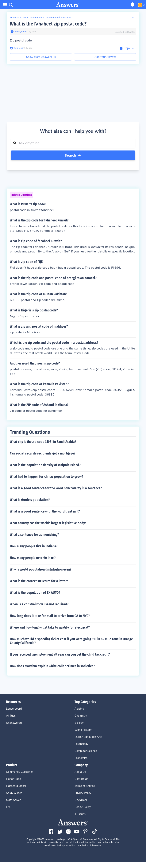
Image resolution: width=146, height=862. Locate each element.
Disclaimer (81, 800)
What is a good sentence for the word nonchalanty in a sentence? (56, 488)
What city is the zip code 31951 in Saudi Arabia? (43, 442)
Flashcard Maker (16, 786)
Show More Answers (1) (41, 57)
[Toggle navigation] (5, 4)
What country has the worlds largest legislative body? (48, 523)
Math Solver (13, 800)
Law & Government (32, 17)
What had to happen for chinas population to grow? (46, 476)
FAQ (8, 807)
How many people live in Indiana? (33, 546)
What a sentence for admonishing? (34, 534)
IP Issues (80, 814)
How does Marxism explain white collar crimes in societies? (52, 666)
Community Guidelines (19, 772)
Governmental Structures (58, 17)
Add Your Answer (105, 57)
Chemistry (81, 715)
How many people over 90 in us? (33, 558)
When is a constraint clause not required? (39, 604)
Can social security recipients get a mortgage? (42, 453)
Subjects (14, 17)
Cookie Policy (83, 807)
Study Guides (14, 793)
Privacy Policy (83, 793)
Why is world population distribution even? (40, 569)
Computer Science (86, 751)
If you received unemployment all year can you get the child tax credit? (60, 654)
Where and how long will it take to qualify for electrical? (50, 627)
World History (83, 729)
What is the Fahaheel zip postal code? (48, 24)
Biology (79, 722)
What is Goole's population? (30, 500)
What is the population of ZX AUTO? (35, 593)
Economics (81, 758)
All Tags (11, 715)
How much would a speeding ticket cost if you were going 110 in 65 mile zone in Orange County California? (71, 641)
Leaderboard (14, 708)
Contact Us (81, 779)
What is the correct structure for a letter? (39, 581)
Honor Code (13, 779)
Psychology (81, 744)
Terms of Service (85, 786)
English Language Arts (88, 737)
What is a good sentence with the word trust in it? (45, 511)
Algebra (79, 708)
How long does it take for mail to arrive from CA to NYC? (50, 616)
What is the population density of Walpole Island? (45, 465)
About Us (80, 772)
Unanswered (14, 722)
